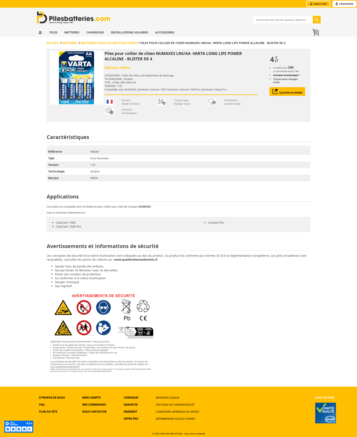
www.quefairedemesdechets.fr (136, 259)
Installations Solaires (130, 32)
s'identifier (345, 3)
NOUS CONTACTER (94, 411)
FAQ (41, 404)
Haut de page (324, 397)
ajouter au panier (289, 92)
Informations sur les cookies (175, 418)
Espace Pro (320, 3)
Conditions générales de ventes (177, 411)
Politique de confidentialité (175, 404)
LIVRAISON (131, 397)
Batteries (72, 32)
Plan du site (48, 411)
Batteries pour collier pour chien (109, 43)
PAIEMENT (130, 411)
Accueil (53, 43)
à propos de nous (52, 397)
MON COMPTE (91, 397)
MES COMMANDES (94, 404)
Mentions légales (168, 397)
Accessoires (164, 32)
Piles (54, 32)
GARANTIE (131, 404)
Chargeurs (95, 32)
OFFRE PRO (131, 418)
